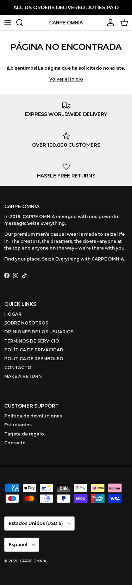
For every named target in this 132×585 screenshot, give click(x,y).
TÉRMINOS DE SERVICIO (31, 341)
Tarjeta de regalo (24, 434)
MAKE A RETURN (23, 376)
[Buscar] (23, 22)
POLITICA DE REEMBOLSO (33, 358)
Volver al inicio (66, 79)
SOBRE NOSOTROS (26, 323)
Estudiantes (18, 424)
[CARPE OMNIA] (66, 22)
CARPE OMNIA (33, 561)
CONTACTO (17, 367)
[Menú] (7, 22)
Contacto (15, 442)
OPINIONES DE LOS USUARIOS (39, 331)
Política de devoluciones (33, 416)
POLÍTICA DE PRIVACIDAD (33, 349)
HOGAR (12, 314)
